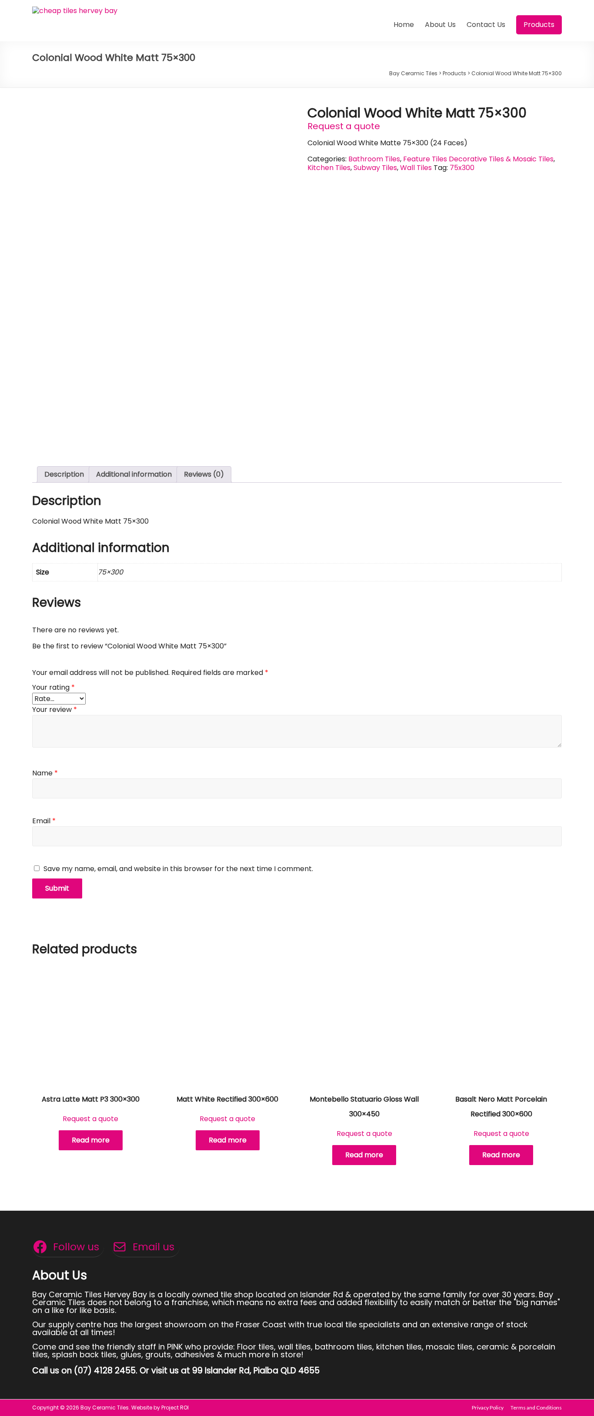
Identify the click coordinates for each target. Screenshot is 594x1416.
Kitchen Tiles (328, 168)
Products (539, 25)
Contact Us (486, 25)
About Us (440, 25)
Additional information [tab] (134, 474)
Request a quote (343, 126)
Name (45, 773)
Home (404, 25)
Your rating (53, 687)
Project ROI (175, 1407)
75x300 (462, 168)
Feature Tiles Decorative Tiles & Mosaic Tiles (478, 159)
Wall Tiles (416, 168)
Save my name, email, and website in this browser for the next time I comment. (178, 869)
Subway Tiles (375, 168)
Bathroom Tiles (374, 159)
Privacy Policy (488, 1407)
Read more (91, 1140)
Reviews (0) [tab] (204, 474)
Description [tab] (64, 474)
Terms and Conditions (536, 1407)
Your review (54, 710)
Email (44, 821)
